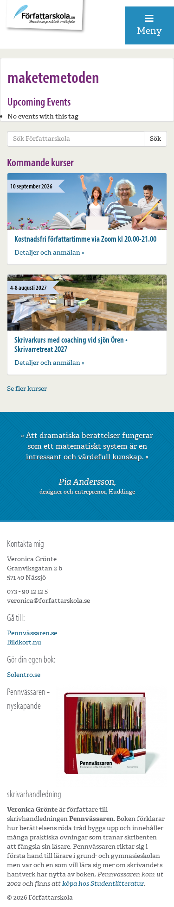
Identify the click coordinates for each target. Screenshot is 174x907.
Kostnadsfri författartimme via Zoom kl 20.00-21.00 (85, 238)
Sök (155, 138)
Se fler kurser (27, 388)
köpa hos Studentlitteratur (103, 883)
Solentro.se (23, 674)
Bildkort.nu (24, 642)
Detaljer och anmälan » (49, 252)
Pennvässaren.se (32, 633)
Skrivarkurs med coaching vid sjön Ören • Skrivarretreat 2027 (71, 344)
